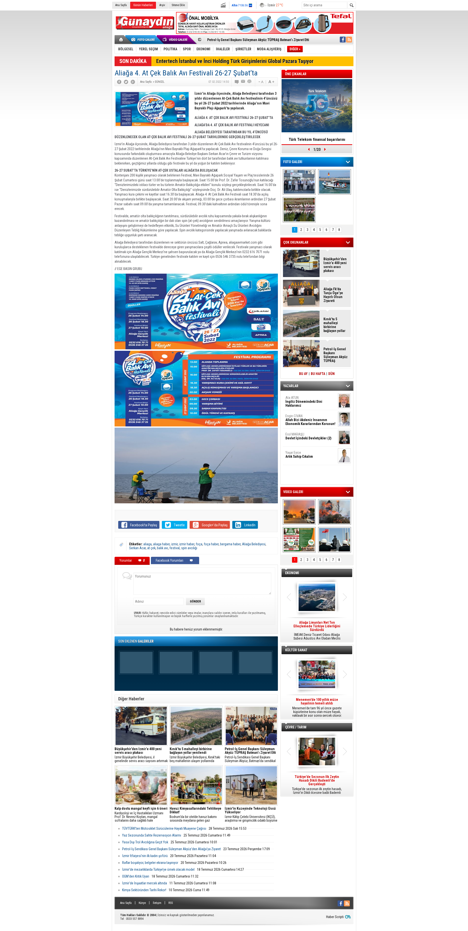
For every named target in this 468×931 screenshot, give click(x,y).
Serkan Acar (137, 548)
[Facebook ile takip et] (343, 39)
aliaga (147, 544)
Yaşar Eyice (299, 454)
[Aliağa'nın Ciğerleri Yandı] (334, 512)
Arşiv (162, 5)
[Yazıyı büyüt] (271, 82)
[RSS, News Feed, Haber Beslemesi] (349, 39)
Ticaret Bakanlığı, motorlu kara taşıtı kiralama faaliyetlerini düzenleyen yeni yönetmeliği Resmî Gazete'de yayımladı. (317, 630)
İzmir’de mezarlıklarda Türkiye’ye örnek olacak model (158, 869)
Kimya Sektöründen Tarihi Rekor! (144, 890)
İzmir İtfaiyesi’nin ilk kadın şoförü (145, 856)
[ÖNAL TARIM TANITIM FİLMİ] (299, 539)
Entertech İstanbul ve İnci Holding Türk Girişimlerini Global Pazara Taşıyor (234, 61)
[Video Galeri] (175, 39)
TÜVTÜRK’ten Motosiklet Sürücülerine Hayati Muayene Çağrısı (164, 828)
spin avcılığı (189, 548)
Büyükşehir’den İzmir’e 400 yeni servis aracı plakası (335, 265)
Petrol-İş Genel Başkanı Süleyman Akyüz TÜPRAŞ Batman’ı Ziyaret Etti (258, 40)
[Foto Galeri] (144, 39)
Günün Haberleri (143, 5)
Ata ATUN (303, 401)
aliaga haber (161, 544)
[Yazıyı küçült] (260, 82)
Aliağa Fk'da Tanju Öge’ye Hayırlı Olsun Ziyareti (333, 295)
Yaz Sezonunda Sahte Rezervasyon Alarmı (151, 835)
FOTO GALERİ (292, 162)
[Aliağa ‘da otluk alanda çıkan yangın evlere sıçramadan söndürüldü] (299, 512)
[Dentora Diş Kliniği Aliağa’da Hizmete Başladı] (299, 182)
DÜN (331, 374)
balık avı (162, 548)
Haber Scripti (335, 917)
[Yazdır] (249, 82)
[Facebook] (119, 82)
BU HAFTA (318, 374)
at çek (151, 548)
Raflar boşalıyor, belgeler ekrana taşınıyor (150, 863)
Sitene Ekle (178, 5)
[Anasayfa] (121, 39)
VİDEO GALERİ (293, 492)
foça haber (211, 544)
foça (199, 544)
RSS (170, 903)
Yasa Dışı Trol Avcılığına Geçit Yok (145, 842)
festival (174, 548)
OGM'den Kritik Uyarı (135, 876)
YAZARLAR (290, 386)
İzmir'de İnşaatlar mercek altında (144, 883)
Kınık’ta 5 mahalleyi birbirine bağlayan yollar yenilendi (334, 325)
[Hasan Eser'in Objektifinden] (299, 209)
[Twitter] (126, 82)
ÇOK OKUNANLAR (295, 242)
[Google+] (133, 82)
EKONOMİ (292, 573)
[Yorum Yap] (237, 82)
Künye (142, 903)
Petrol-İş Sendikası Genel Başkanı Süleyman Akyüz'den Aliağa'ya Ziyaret (171, 849)
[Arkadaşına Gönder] (243, 82)
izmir (174, 544)
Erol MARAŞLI (308, 436)
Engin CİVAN (310, 420)
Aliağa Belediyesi (253, 544)
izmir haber (186, 544)
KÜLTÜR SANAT (296, 650)
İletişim (157, 903)
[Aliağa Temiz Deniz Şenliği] (334, 182)
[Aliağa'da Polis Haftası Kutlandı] (334, 539)
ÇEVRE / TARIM (295, 727)
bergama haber (230, 544)
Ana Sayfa (121, 5)
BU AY (303, 374)
